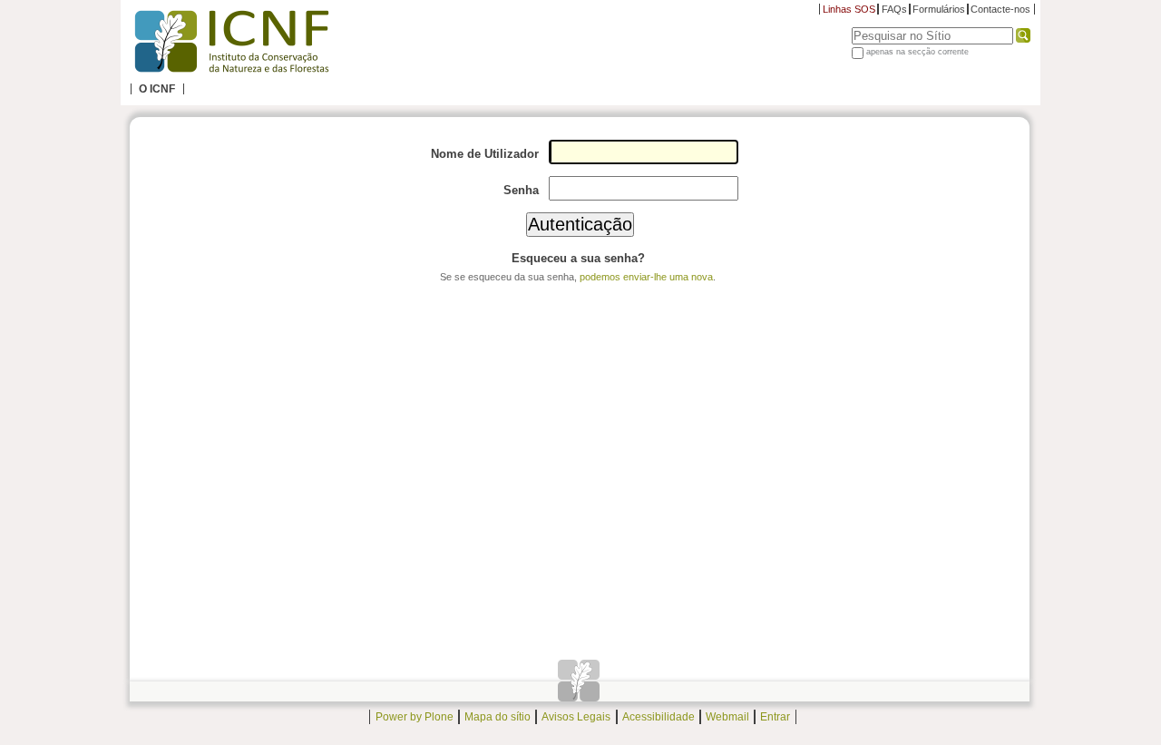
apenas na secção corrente (917, 51)
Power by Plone (415, 717)
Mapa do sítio (497, 717)
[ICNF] (231, 41)
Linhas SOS (849, 9)
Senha (521, 190)
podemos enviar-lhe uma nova (646, 276)
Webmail (727, 717)
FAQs (894, 9)
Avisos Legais (575, 717)
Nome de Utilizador (485, 154)
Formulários (938, 9)
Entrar (775, 717)
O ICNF (157, 88)
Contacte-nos (1000, 9)
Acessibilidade (658, 717)
